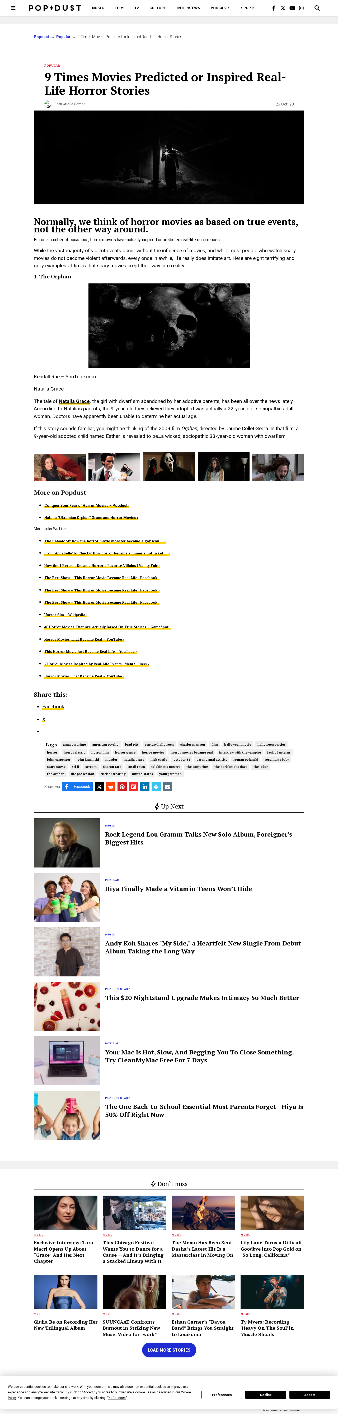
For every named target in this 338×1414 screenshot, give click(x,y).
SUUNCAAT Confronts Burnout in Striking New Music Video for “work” (131, 1328)
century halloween (159, 744)
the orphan (55, 774)
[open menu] (13, 8)
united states (142, 774)
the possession (82, 774)
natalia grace (134, 759)
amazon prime (74, 744)
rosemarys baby (277, 759)
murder (111, 759)
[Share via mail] (167, 786)
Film (119, 8)
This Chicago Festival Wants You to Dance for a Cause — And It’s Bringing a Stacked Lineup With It (133, 1251)
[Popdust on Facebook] (274, 8)
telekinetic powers (165, 767)
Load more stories (169, 1350)
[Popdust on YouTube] (292, 8)
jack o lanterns (278, 752)
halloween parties (271, 744)
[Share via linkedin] (144, 786)
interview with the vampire (240, 752)
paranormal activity (211, 759)
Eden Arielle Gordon (70, 104)
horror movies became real (192, 752)
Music (98, 8)
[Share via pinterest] (122, 786)
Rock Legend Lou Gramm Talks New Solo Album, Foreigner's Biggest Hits (198, 838)
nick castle (159, 759)
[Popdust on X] (283, 8)
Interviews (188, 8)
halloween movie (237, 744)
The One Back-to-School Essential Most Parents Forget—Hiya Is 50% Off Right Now (204, 1110)
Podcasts (221, 8)
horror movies (153, 752)
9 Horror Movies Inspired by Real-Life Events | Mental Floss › (96, 664)
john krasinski (88, 759)
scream (91, 767)
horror (52, 752)
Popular (63, 37)
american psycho (105, 744)
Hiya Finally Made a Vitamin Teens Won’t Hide (178, 888)
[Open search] (317, 8)
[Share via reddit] (110, 786)
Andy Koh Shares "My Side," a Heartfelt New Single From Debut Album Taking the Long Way (203, 947)
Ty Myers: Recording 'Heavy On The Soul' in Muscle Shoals (267, 1328)
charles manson (192, 744)
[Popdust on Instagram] (302, 8)
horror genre (125, 752)
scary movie (56, 767)
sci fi (75, 767)
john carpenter (58, 759)
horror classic (74, 752)
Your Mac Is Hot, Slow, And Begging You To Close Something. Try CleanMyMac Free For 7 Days (199, 1056)
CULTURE (157, 8)
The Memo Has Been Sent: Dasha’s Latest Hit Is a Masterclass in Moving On (203, 1248)
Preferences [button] (117, 1398)
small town (136, 767)
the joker (260, 767)
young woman (170, 774)
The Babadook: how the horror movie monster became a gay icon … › (105, 541)
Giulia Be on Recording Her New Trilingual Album (65, 1325)
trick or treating (113, 774)
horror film (100, 752)
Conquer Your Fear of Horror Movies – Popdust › (86, 505)
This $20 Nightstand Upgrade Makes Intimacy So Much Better (202, 997)
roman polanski (245, 759)
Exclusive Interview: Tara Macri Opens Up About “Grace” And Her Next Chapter (63, 1251)
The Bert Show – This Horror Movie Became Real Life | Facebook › (101, 577)
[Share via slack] (156, 786)
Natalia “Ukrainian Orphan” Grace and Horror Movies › (91, 518)
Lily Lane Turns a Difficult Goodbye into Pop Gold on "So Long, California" (271, 1248)
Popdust (41, 37)
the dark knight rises (230, 767)
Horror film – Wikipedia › (65, 614)
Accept (309, 1395)
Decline (266, 1395)
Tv (136, 8)
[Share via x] (99, 786)
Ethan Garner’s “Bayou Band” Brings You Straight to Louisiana (203, 1328)
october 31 (181, 759)
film (215, 744)
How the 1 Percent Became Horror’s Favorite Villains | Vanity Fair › (102, 565)
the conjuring (197, 767)
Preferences (222, 1395)
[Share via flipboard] (133, 786)
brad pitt (131, 744)
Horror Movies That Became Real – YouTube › (84, 639)
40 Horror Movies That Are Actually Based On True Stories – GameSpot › (107, 627)
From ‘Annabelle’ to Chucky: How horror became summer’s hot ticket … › (107, 553)
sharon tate (112, 767)
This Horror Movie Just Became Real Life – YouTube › (90, 651)
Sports (248, 8)
